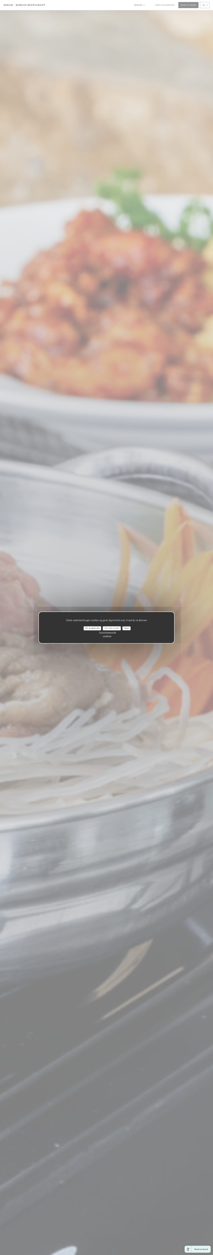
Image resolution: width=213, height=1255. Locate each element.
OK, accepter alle (92, 628)
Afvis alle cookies (111, 628)
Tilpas (126, 628)
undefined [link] (107, 636)
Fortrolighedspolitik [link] (107, 632)
